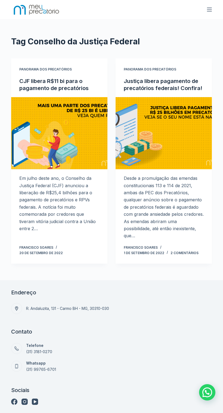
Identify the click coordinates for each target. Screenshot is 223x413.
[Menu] (209, 9)
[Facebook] (14, 402)
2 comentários (185, 253)
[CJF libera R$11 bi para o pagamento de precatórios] (59, 133)
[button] (207, 392)
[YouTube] (35, 402)
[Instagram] (24, 402)
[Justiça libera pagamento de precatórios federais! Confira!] (164, 133)
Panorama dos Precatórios (45, 69)
